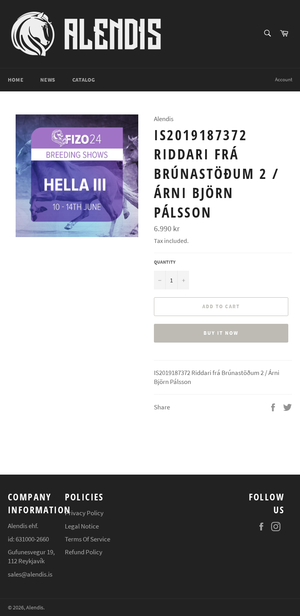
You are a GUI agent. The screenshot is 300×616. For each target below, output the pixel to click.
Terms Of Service (87, 539)
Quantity (164, 262)
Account (283, 79)
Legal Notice (82, 526)
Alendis (34, 607)
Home (15, 79)
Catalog (83, 79)
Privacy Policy (84, 513)
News (47, 79)
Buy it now (221, 333)
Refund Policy (83, 552)
